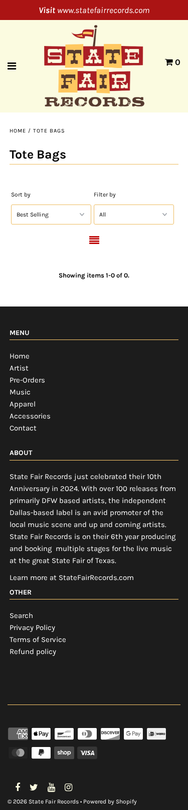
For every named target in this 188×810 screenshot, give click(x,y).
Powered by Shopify (110, 801)
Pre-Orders (27, 380)
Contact (23, 428)
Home (18, 131)
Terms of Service (38, 639)
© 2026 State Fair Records (43, 801)
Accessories (30, 416)
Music (20, 392)
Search (21, 615)
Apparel (23, 404)
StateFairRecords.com (96, 577)
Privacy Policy (32, 627)
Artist (19, 368)
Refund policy (33, 651)
